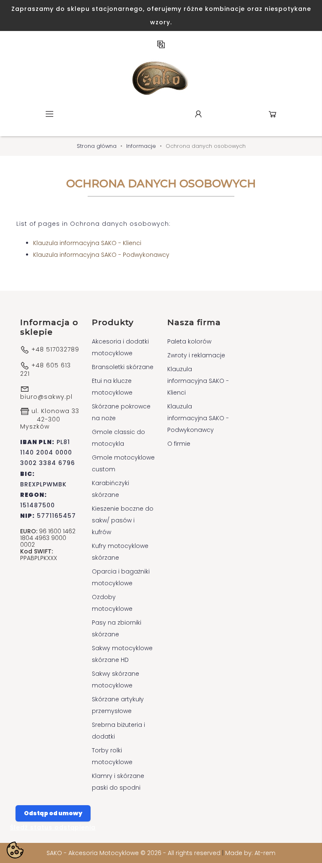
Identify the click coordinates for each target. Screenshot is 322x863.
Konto (198, 114)
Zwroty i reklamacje (196, 355)
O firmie (178, 443)
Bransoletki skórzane (122, 367)
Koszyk (272, 114)
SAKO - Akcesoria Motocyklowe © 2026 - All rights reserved (134, 853)
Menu (49, 114)
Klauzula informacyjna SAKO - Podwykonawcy (101, 255)
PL (161, 44)
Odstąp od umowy (53, 813)
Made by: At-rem (250, 853)
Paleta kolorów (189, 341)
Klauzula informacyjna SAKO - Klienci (87, 243)
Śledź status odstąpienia (53, 827)
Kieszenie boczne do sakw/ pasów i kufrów (122, 520)
